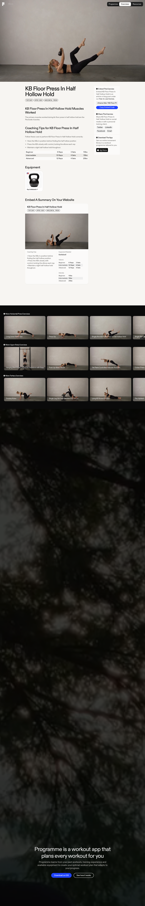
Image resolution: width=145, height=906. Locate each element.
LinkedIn (108, 127)
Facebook (101, 131)
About (10, 4)
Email (109, 131)
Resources (137, 4)
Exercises (125, 4)
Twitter (100, 127)
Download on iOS (61, 875)
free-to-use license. (107, 99)
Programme (113, 4)
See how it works (84, 875)
